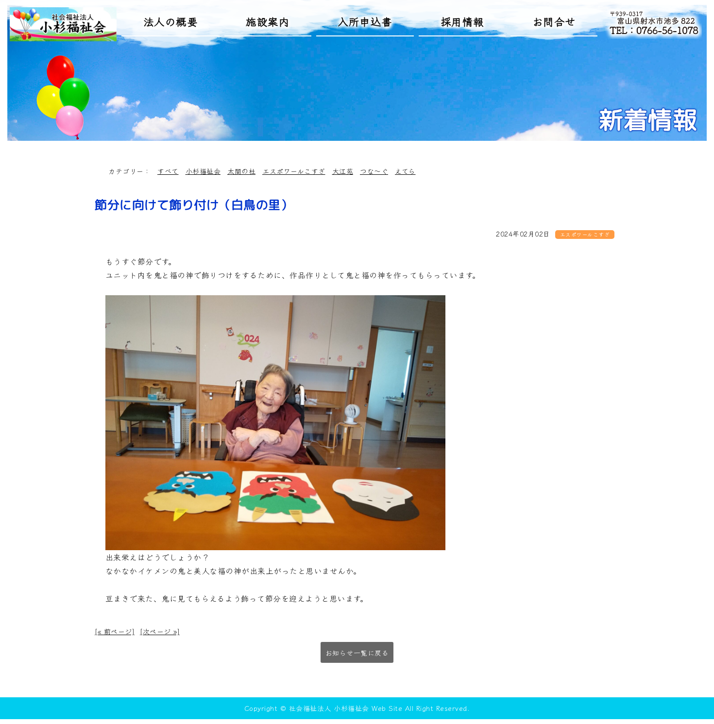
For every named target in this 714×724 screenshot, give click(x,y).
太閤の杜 (241, 171)
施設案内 (267, 21)
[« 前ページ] (115, 631)
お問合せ (554, 21)
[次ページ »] (160, 631)
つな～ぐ (374, 171)
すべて (168, 171)
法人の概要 (170, 21)
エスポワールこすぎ (293, 171)
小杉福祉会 (203, 171)
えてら (405, 171)
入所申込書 (365, 21)
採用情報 (462, 21)
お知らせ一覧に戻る (357, 652)
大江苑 (343, 171)
